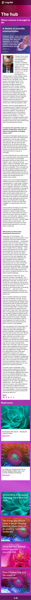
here (18, 115)
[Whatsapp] (11, 397)
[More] (13, 397)
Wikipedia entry (19, 71)
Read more (6, 436)
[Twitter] (6, 397)
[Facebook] (4, 397)
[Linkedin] (9, 397)
